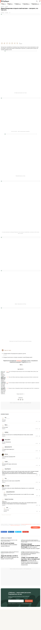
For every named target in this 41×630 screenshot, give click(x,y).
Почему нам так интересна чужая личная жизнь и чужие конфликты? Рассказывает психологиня (30, 561)
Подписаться (28, 601)
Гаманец (2, 554)
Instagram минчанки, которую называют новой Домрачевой (17, 357)
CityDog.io (2, 12)
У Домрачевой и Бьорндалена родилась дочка (14, 353)
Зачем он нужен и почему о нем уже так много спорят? (30, 546)
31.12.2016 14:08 (7, 418)
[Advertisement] (21, 406)
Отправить (35, 527)
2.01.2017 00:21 (8, 492)
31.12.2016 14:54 (7, 425)
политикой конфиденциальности (26, 524)
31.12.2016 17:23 (7, 440)
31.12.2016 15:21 (7, 433)
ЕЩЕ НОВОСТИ (20, 369)
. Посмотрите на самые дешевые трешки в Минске (9, 544)
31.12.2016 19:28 (7, 447)
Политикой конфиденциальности (26, 603)
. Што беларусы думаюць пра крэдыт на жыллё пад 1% (9, 557)
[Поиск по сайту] (37, 1)
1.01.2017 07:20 (7, 469)
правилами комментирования (15, 525)
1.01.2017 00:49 (7, 462)
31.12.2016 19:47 (7, 455)
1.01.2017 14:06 (7, 486)
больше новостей (20, 393)
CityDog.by (18, 360)
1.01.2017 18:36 (8, 508)
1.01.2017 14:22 (7, 500)
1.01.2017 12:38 (7, 479)
